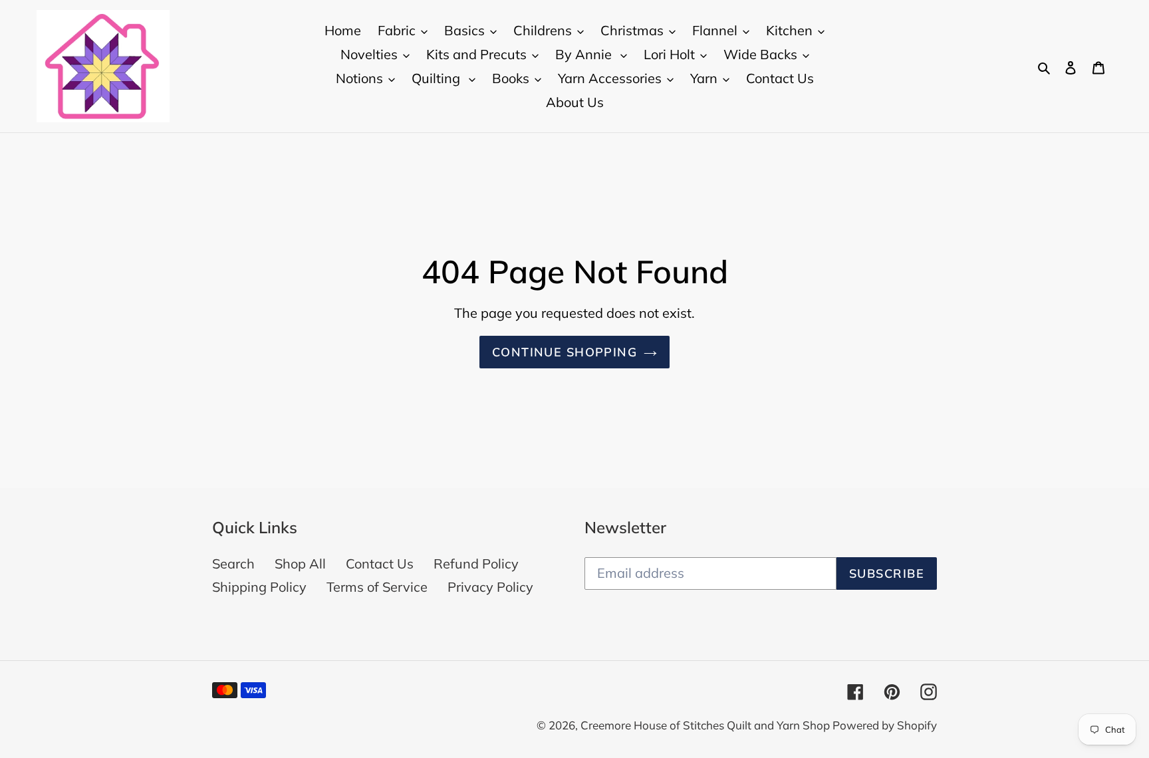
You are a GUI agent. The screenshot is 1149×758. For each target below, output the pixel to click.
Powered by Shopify (884, 725)
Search (233, 563)
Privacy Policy (490, 586)
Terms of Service (377, 586)
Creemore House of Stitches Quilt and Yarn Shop (706, 725)
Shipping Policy (259, 586)
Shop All (300, 563)
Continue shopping (564, 352)
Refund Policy (476, 563)
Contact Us (380, 563)
